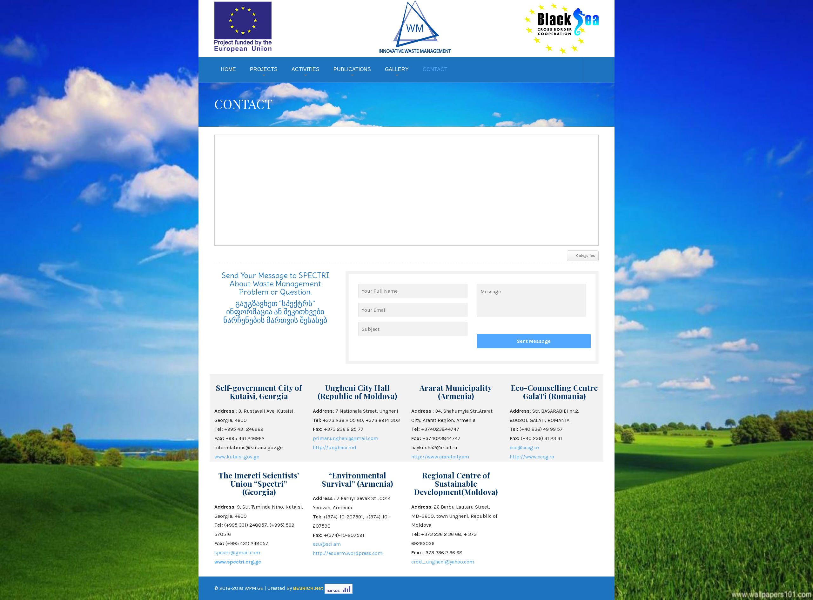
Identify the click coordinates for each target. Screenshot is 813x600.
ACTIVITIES (305, 69)
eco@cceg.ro (524, 447)
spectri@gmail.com (237, 553)
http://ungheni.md (334, 447)
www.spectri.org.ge (237, 562)
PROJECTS (264, 69)
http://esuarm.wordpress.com (347, 553)
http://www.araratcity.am (440, 457)
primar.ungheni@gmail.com (345, 438)
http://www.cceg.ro (532, 457)
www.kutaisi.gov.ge (236, 457)
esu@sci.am (327, 544)
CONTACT (435, 69)
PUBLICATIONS (352, 69)
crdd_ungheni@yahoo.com (442, 562)
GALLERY (397, 69)
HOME (228, 69)
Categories (585, 255)
